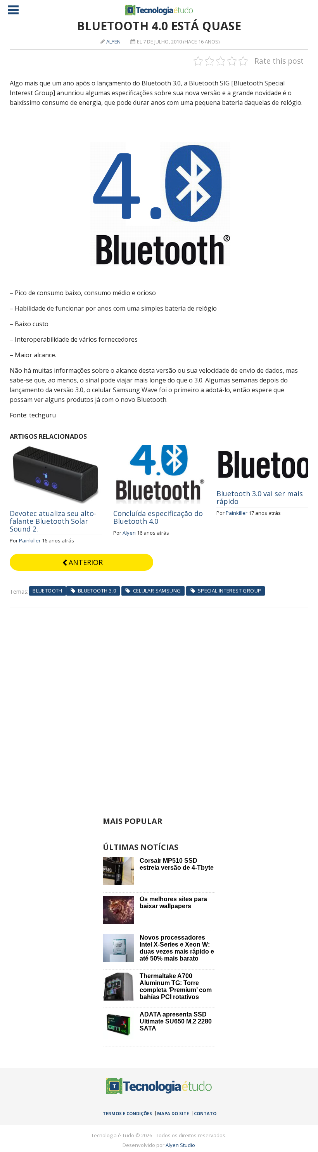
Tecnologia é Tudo (159, 10)
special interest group (229, 590)
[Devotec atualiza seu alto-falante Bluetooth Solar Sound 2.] (56, 449)
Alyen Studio (180, 1145)
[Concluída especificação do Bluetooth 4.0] (159, 449)
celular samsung (157, 590)
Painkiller (30, 540)
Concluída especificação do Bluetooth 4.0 (158, 517)
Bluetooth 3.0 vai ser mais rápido (259, 497)
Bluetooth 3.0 (97, 590)
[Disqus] (159, 705)
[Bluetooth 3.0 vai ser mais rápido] (262, 449)
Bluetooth (47, 590)
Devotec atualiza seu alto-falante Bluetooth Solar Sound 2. (53, 521)
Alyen (113, 41)
